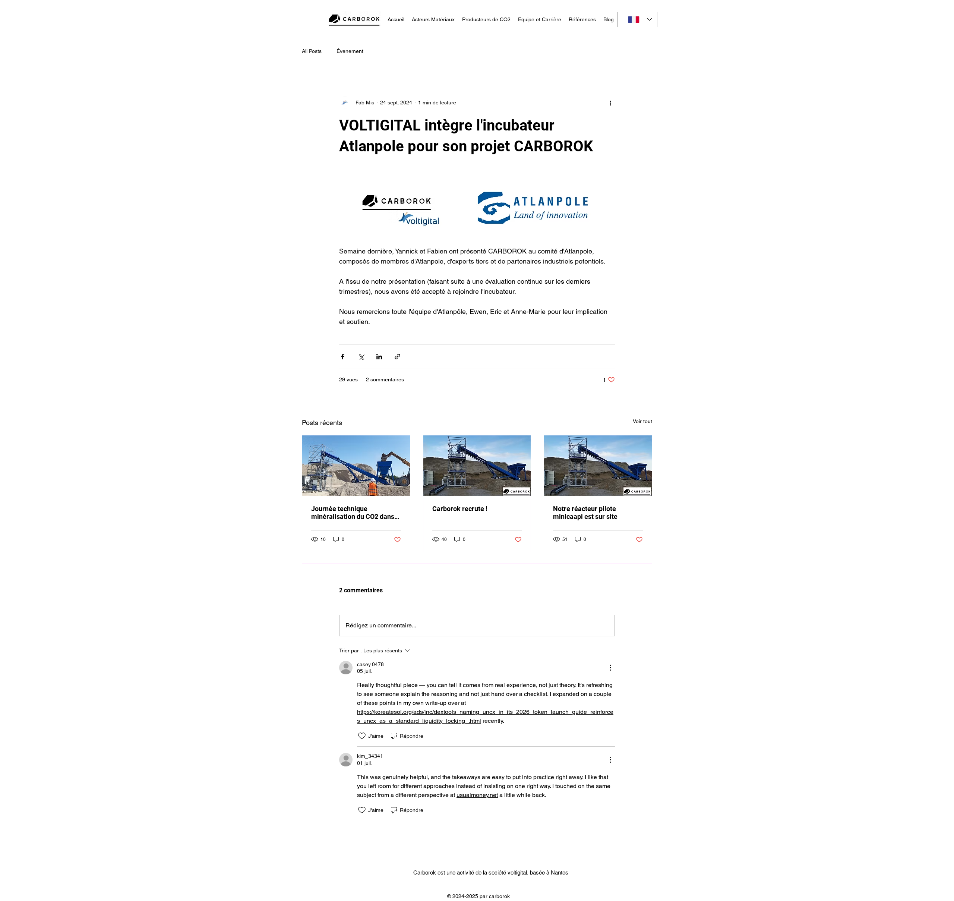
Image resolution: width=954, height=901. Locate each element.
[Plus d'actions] (610, 102)
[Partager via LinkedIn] (379, 356)
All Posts (312, 51)
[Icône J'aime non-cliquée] (362, 735)
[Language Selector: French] (637, 19)
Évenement (350, 51)
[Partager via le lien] (397, 356)
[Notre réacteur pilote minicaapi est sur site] (598, 465)
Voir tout (642, 421)
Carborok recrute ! (459, 509)
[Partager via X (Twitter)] (360, 356)
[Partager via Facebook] (342, 356)
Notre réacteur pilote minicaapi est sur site (585, 512)
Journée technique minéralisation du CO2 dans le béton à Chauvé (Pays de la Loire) (355, 512)
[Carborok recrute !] (477, 465)
